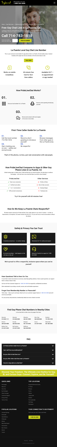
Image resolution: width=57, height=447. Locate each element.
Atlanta (30, 393)
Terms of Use (5, 399)
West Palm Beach (5, 423)
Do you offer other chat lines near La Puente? (16, 358)
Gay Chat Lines (9, 24)
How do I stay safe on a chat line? (12, 363)
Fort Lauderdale (32, 399)
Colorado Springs (5, 412)
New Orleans (4, 427)
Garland (30, 397)
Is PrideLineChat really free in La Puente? (15, 345)
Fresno (30, 391)
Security (26, 440)
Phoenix (30, 388)
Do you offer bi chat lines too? (12, 354)
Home (3, 24)
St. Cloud (30, 386)
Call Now (28, 60)
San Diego (31, 402)
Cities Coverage (5, 393)
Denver (3, 430)
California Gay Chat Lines (21, 24)
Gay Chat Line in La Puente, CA (36, 24)
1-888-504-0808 (19, 3)
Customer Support (6, 395)
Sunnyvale (4, 414)
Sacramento (4, 425)
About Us (4, 386)
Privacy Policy (5, 397)
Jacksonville (31, 395)
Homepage (4, 384)
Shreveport (31, 404)
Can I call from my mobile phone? (12, 350)
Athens (3, 421)
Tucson (3, 432)
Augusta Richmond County (34, 384)
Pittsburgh (4, 419)
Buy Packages (5, 391)
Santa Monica (5, 416)
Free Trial (4, 388)
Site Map (31, 440)
